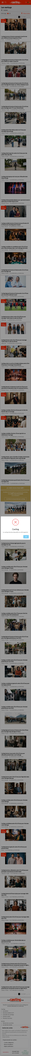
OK (26, 536)
